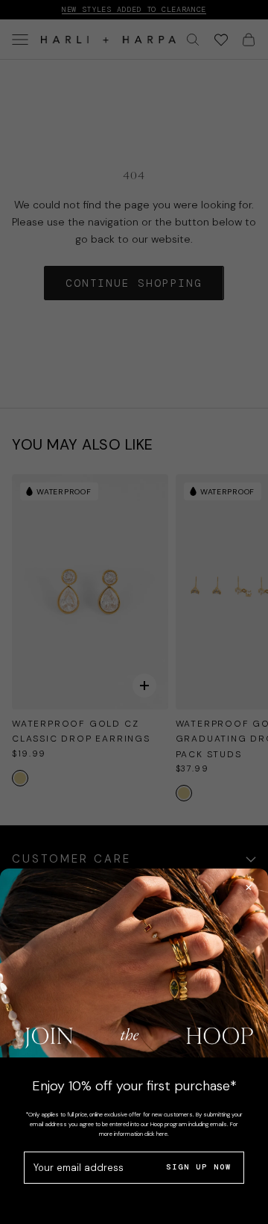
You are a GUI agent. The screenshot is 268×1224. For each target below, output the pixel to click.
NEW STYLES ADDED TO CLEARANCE (134, 9)
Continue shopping (134, 283)
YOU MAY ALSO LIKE (82, 444)
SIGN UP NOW (199, 1167)
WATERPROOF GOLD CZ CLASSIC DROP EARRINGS (81, 731)
